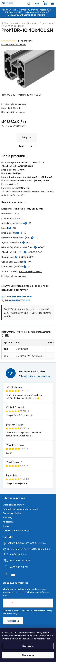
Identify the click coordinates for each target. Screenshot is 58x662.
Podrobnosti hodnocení (13, 44)
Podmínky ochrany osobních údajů (20, 508)
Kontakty (7, 517)
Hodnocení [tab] (26, 146)
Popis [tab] (26, 137)
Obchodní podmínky (13, 504)
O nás (6, 525)
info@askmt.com (22, 296)
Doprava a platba (12, 513)
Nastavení (28, 645)
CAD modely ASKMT (30, 271)
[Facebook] (6, 575)
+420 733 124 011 (19, 567)
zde (48, 638)
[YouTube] (13, 575)
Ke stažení (8, 521)
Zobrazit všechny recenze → (34, 376)
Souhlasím (28, 654)
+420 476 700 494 (19, 300)
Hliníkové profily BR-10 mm (29, 208)
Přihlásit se (13, 620)
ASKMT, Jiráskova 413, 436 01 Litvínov (26, 543)
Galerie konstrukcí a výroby (17, 530)
